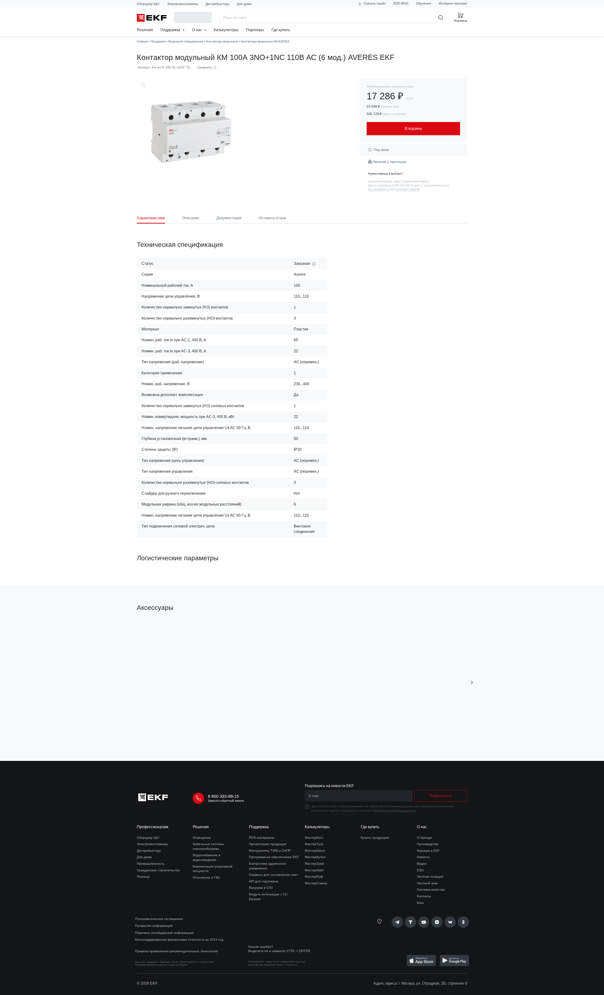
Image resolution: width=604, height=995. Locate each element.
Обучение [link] (423, 3)
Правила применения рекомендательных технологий (176, 951)
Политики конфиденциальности (394, 810)
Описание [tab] (190, 218)
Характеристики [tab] (151, 218)
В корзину (163, 731)
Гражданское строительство (158, 870)
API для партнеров (263, 881)
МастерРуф (314, 876)
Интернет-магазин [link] (453, 3)
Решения (145, 30)
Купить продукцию (375, 837)
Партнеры (255, 30)
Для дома (244, 4)
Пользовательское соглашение (159, 919)
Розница (143, 876)
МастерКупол (315, 857)
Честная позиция (430, 876)
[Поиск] (440, 17)
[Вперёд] (472, 682)
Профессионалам (152, 827)
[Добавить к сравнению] (206, 730)
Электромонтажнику (182, 4)
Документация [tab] (229, 218)
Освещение (202, 837)
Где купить (281, 30)
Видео (422, 863)
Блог (420, 903)
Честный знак (427, 883)
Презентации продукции (267, 844)
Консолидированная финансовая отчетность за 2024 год (179, 939)
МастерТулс (314, 844)
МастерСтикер (316, 883)
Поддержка (170, 30)
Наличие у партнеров (389, 162)
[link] (397, 922)
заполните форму (408, 189)
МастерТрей (314, 863)
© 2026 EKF (147, 983)
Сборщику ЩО (148, 4)
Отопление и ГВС (206, 877)
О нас (197, 30)
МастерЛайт (314, 870)
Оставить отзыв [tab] (272, 218)
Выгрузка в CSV (261, 888)
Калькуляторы (226, 30)
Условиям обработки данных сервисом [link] (157, 964)
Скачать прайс (374, 3)
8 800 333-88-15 (223, 796)
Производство (427, 844)
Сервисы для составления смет (273, 875)
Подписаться (440, 796)
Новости (423, 857)
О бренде (424, 837)
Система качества (431, 889)
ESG (420, 870)
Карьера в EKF (428, 850)
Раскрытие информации (154, 926)
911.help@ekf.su (379, 189)
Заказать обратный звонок (226, 800)
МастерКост (314, 837)
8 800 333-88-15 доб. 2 (407, 185)
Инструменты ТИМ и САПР (270, 850)
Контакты (424, 896)
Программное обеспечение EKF (274, 857)
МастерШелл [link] (315, 850)
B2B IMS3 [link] (401, 3)
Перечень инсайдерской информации (164, 933)
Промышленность (150, 863)
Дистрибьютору (217, 4)
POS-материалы (261, 837)
